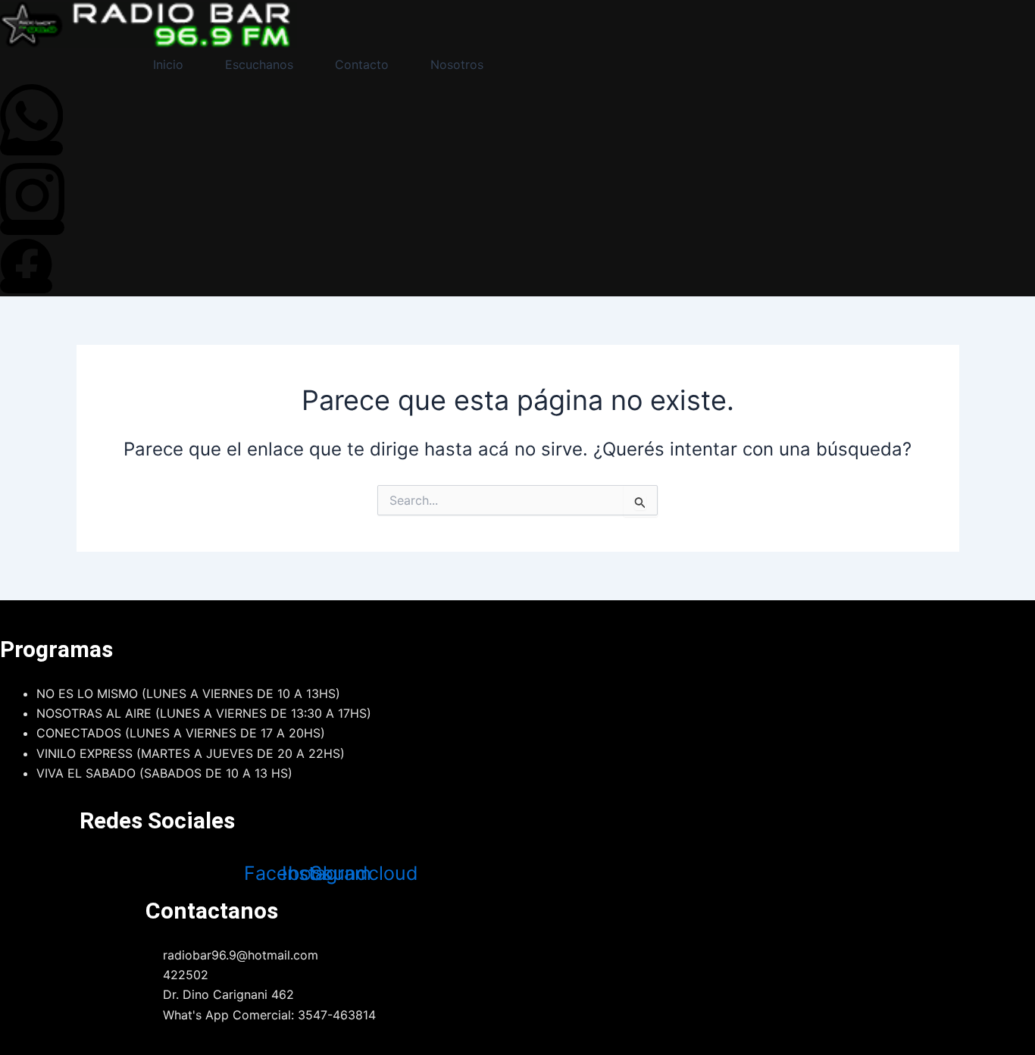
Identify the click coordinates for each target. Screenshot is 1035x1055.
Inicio (168, 64)
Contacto (362, 64)
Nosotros (456, 64)
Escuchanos (259, 64)
